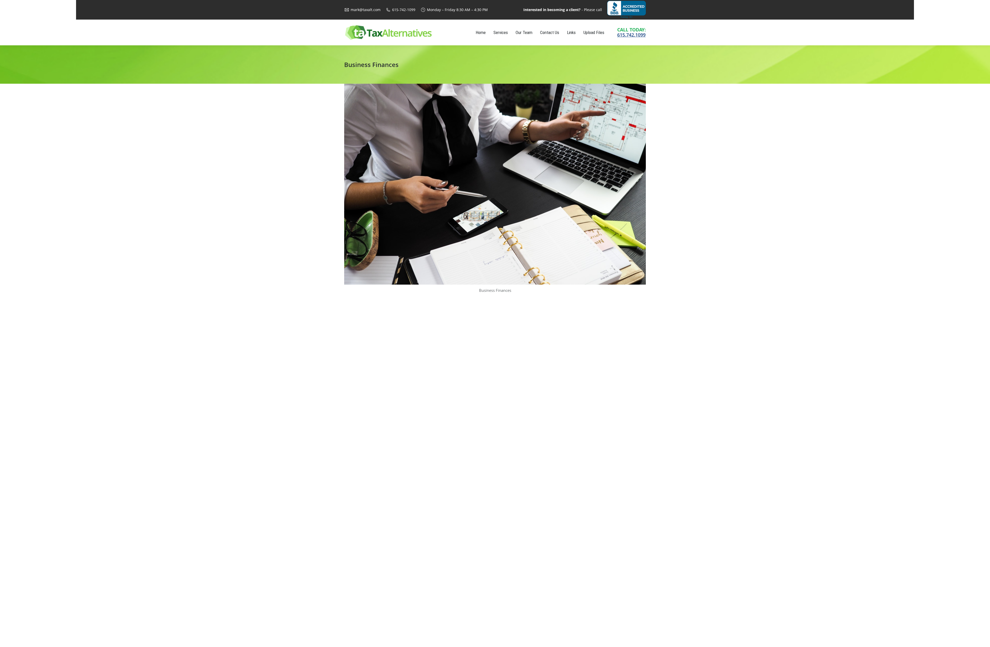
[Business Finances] (495, 184)
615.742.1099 (631, 35)
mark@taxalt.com (366, 9)
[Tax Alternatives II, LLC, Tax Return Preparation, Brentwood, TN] (626, 10)
